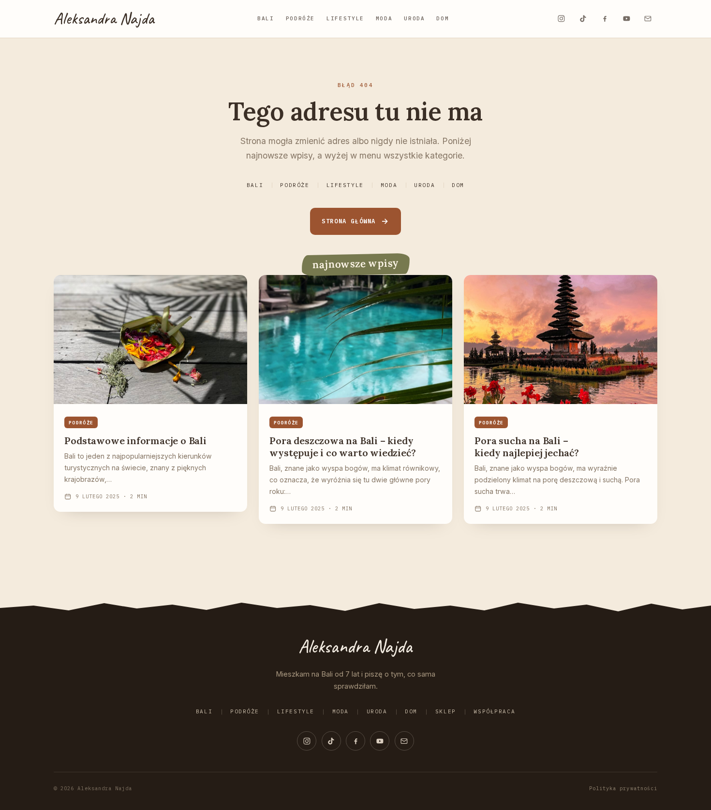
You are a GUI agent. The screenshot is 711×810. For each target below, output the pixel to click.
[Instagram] (561, 19)
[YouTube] (626, 19)
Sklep (445, 711)
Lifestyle (345, 18)
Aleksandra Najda (104, 18)
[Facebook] (604, 19)
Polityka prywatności (623, 788)
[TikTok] (583, 19)
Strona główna (349, 221)
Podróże (300, 18)
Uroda (414, 18)
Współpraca (494, 711)
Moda (384, 18)
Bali (265, 18)
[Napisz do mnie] (648, 19)
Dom (442, 18)
